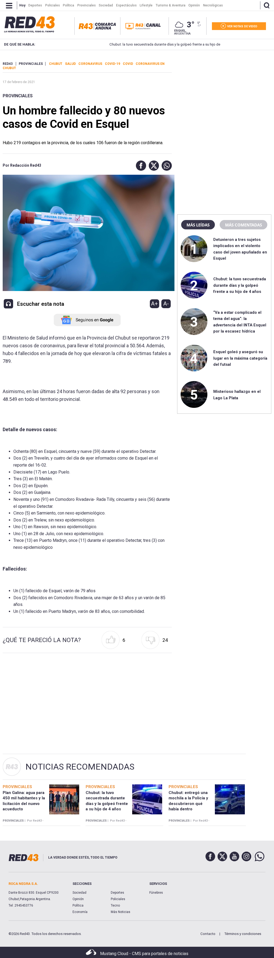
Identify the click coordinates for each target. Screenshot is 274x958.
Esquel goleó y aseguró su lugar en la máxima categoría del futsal (240, 358)
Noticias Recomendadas (79, 767)
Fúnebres (156, 892)
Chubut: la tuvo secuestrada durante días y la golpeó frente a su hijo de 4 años (151, 44)
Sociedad (79, 892)
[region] (224, 95)
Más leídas (198, 225)
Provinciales (18, 95)
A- (166, 303)
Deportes (117, 892)
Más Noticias (120, 912)
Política (78, 905)
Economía (80, 912)
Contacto (207, 934)
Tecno (115, 905)
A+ (154, 303)
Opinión (78, 899)
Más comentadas (243, 225)
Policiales (118, 899)
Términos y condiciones (242, 934)
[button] (139, 166)
